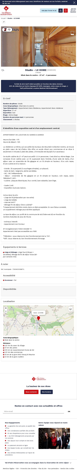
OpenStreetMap (69, 335)
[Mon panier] (66, 11)
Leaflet (62, 335)
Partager (4, 22)
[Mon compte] (60, 11)
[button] (38, 318)
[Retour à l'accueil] (6, 10)
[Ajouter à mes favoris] (2, 70)
